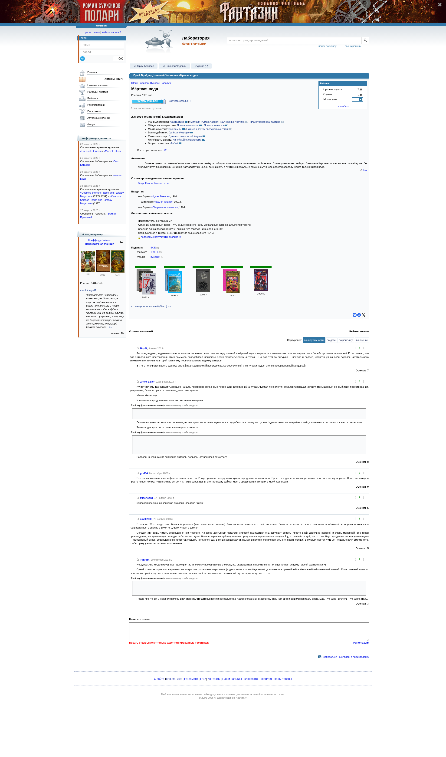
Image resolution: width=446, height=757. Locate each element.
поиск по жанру (327, 46)
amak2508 (146, 519)
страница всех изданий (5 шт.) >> (151, 306)
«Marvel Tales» (112, 151)
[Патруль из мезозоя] (203, 291)
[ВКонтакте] (355, 315)
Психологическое (214, 125)
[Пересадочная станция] (103, 271)
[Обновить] (121, 243)
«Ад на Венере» (160, 196)
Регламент (191, 679)
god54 (144, 473)
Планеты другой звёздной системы (207, 129)
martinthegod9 (88, 290)
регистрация (92, 32)
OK (119, 58)
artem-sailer (147, 381)
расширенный (353, 46)
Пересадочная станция (99, 243)
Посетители (94, 111)
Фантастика (177, 121)
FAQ (203, 679)
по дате (331, 340)
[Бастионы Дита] (260, 290)
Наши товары (283, 679)
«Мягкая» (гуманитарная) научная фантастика (216, 121)
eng (168, 679)
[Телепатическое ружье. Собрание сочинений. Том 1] (232, 282)
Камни (149, 183)
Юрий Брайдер (140, 83)
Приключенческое (187, 125)
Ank (365, 170)
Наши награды (232, 679)
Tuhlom (144, 559)
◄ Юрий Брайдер (143, 66)
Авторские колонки (98, 117)
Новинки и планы (97, 85)
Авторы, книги (114, 78)
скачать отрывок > (180, 100)
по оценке (362, 340)
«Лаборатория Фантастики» (230, 697)
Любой (174, 143)
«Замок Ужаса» (163, 201)
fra (174, 679)
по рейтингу (346, 340)
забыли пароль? (111, 32)
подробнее (343, 106)
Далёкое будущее (179, 132)
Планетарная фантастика (265, 121)
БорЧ (143, 348)
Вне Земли (174, 129)
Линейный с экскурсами (187, 139)
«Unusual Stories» (90, 151)
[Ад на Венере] (149, 284)
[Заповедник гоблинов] (88, 270)
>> (110, 327)
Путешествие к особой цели (185, 136)
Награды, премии (97, 91)
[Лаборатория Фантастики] (160, 41)
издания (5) (201, 66)
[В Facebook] (359, 315)
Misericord (146, 497)
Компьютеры (161, 183)
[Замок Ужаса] (175, 282)
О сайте (159, 679)
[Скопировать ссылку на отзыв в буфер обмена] (138, 348)
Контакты (214, 679)
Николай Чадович (160, 83)
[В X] (363, 315)
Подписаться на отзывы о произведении (345, 656)
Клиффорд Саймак (99, 240)
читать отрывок (148, 100)
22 (165, 150)
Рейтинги (92, 98)
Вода (141, 183)
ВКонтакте (251, 679)
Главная (92, 72)
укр (179, 679)
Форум (91, 124)
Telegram (266, 679)
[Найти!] (365, 40)
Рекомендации (96, 104)
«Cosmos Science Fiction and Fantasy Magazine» (100, 200)
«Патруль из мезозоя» (164, 207)
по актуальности (314, 340)
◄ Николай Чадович (174, 66)
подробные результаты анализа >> (161, 236)
